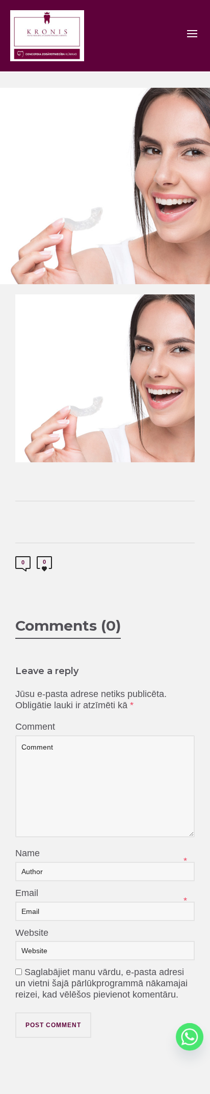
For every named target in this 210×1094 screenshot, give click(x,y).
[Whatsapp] (189, 1037)
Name (27, 853)
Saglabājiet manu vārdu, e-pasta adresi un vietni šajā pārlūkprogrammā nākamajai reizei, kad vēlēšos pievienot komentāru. (101, 983)
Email (26, 893)
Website (31, 933)
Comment (35, 727)
